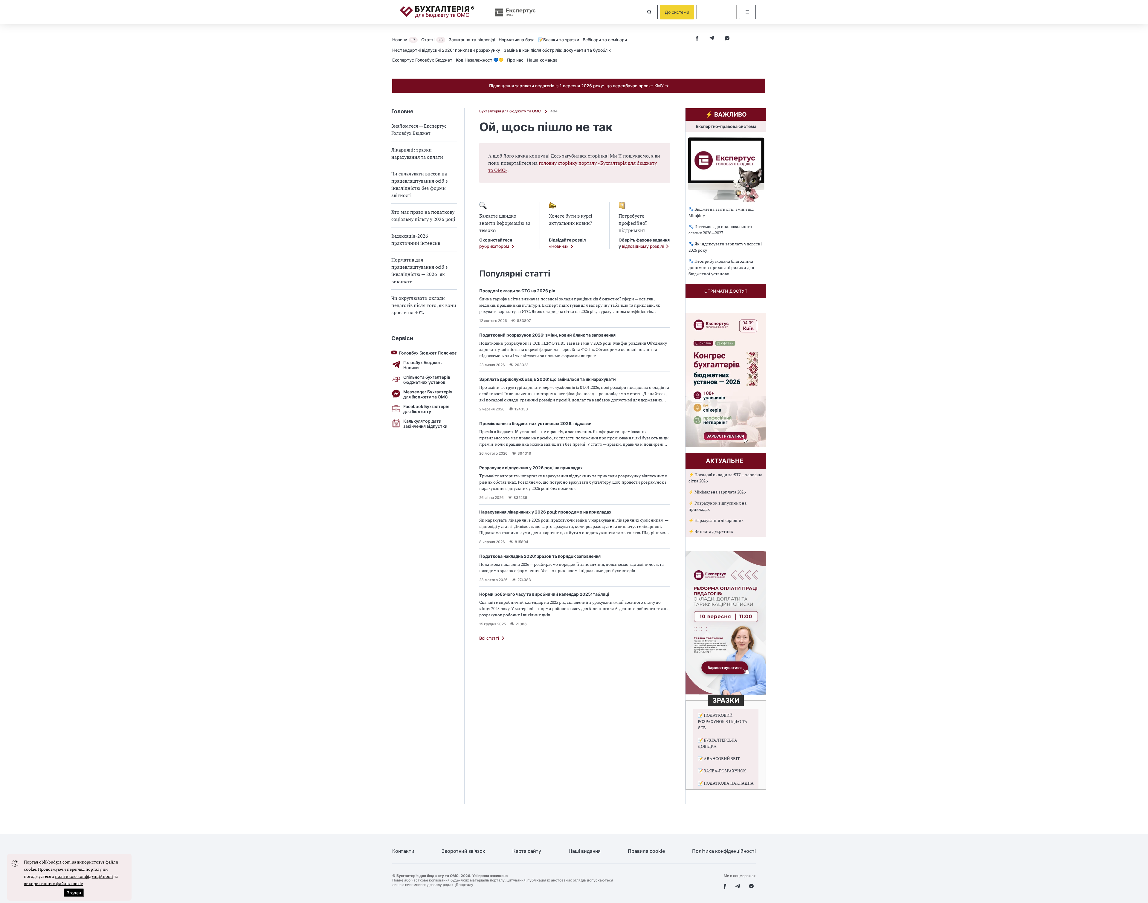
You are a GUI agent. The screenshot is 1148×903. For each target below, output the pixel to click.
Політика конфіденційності (724, 851)
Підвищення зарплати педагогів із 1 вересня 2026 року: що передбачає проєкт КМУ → (579, 85)
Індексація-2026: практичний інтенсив (415, 239)
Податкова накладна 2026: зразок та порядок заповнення (540, 556)
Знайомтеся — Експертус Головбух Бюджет (418, 129)
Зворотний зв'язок (463, 851)
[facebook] (697, 39)
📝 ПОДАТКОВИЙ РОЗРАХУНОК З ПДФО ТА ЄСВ (722, 721)
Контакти (403, 851)
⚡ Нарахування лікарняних (716, 520)
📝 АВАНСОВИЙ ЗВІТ (719, 758)
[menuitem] (406, 39)
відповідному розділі (643, 246)
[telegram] (711, 39)
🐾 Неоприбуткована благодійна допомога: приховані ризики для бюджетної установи (721, 267)
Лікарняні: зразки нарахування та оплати (417, 153)
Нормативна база (517, 39)
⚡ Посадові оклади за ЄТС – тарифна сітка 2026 (725, 478)
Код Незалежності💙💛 (479, 59)
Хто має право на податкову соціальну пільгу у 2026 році (423, 215)
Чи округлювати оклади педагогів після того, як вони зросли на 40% (423, 305)
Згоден (74, 892)
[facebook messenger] (727, 39)
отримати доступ (725, 291)
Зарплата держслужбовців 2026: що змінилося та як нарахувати (547, 379)
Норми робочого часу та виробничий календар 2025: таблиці (544, 594)
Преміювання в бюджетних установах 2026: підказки (535, 423)
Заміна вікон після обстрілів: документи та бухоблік (557, 50)
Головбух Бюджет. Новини (422, 365)
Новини (403, 39)
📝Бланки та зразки (558, 39)
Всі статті (489, 638)
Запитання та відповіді (472, 39)
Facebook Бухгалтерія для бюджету (426, 409)
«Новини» (558, 246)
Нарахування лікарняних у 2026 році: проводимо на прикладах (545, 511)
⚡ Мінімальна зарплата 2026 (717, 492)
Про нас (515, 59)
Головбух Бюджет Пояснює (428, 352)
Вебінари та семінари (605, 39)
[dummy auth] (716, 12)
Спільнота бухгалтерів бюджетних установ (426, 380)
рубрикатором (494, 246)
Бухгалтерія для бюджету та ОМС (510, 111)
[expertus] (512, 12)
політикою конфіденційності (84, 876)
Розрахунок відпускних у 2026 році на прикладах (531, 467)
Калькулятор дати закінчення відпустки (425, 423)
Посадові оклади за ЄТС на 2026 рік (517, 290)
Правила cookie (646, 851)
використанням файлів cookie (53, 883)
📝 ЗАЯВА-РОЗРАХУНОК (722, 771)
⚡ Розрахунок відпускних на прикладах (717, 506)
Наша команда (542, 59)
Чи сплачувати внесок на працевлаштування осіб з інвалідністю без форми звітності (419, 184)
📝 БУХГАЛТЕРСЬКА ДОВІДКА (717, 743)
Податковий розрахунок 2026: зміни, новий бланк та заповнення (547, 334)
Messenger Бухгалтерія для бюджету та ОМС (427, 394)
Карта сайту (526, 851)
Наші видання (585, 851)
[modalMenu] (747, 12)
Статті (432, 39)
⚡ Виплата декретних (711, 531)
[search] (649, 12)
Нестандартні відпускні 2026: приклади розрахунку (446, 50)
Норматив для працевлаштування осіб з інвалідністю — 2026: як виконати (419, 270)
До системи (677, 12)
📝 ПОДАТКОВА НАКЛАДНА (726, 783)
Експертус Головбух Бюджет (422, 59)
